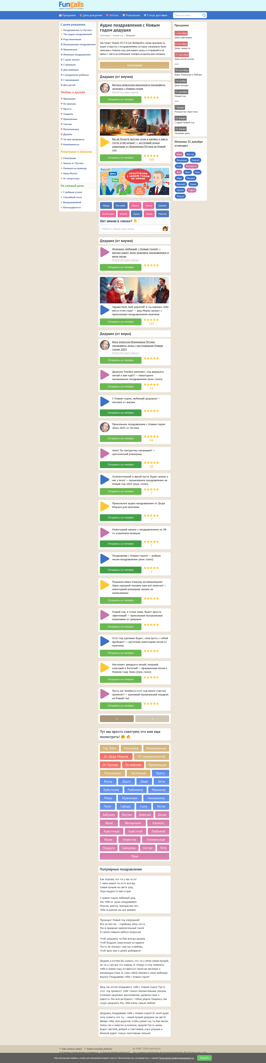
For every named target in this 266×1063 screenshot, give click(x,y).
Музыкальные (71, 129)
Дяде (144, 781)
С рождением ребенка (76, 74)
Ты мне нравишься (73, 139)
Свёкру (126, 806)
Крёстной (135, 831)
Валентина (108, 213)
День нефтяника (183, 37)
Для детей (69, 85)
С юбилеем (69, 64)
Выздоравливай (72, 202)
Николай (181, 184)
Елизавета (191, 166)
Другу (126, 781)
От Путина (110, 765)
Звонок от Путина (73, 163)
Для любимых (71, 69)
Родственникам (72, 39)
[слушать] (105, 88)
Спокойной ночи (72, 197)
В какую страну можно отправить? (80, 1052)
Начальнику (156, 798)
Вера (179, 154)
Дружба (67, 134)
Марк (179, 178)
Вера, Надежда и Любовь (188, 74)
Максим (163, 213)
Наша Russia (70, 173)
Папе (107, 806)
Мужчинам (129, 798)
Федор (180, 196)
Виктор (190, 154)
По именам (69, 103)
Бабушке (109, 815)
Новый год (180, 96)
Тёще (134, 856)
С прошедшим (71, 79)
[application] (105, 88)
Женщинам (133, 823)
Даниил (162, 205)
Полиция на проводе (75, 168)
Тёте (163, 848)
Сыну (143, 806)
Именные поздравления (77, 54)
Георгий (195, 160)
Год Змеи (109, 748)
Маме (108, 840)
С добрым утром (72, 192)
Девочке (145, 815)
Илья (197, 172)
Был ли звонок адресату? (116, 1052)
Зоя (178, 172)
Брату (160, 773)
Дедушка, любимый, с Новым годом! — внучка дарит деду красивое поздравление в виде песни (140, 252)
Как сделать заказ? (72, 1048)
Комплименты (71, 144)
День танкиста (182, 48)
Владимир (182, 160)
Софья (191, 190)
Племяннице (156, 840)
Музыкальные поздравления (79, 44)
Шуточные (138, 773)
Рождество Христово (186, 111)
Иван (187, 172)
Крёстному (111, 790)
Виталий (120, 205)
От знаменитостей (151, 756)
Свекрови (129, 848)
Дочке (162, 815)
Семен (193, 184)
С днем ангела (71, 59)
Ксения (123, 213)
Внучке (127, 815)
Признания (69, 98)
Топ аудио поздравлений (77, 34)
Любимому (135, 790)
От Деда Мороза (116, 756)
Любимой (158, 831)
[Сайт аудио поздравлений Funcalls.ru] (71, 6)
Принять (204, 1058)
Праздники (69, 15)
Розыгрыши (133, 15)
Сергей (180, 190)
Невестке (129, 840)
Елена (148, 205)
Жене (109, 823)
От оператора (71, 178)
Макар (106, 205)
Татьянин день (182, 133)
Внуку (108, 781)
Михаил (191, 178)
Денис (136, 213)
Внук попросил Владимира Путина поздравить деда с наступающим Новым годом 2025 (137, 345)
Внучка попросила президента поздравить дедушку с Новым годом (138, 86)
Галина (135, 205)
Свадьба (68, 113)
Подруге (109, 848)
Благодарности (72, 207)
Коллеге (158, 823)
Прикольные (70, 49)
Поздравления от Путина (77, 30)
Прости (67, 108)
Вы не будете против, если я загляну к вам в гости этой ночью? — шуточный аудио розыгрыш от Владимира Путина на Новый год (140, 144)
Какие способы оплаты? (99, 1048)
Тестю (161, 806)
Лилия (149, 213)
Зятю (161, 781)
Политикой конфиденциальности (176, 1057)
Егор (179, 166)
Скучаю (67, 124)
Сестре (148, 848)
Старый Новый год (184, 122)
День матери (181, 85)
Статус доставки (157, 15)
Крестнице (111, 831)
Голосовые (134, 65)
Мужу (108, 798)
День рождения (92, 15)
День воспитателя (184, 58)
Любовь (114, 15)
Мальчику (159, 790)
